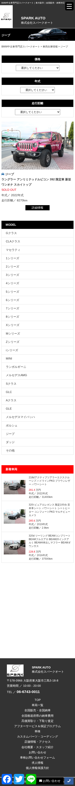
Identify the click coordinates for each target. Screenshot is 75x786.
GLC (9, 392)
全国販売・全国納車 (37, 710)
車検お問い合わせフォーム (37, 757)
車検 (37, 731)
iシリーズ (12, 350)
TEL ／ (23, 692)
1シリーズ (12, 258)
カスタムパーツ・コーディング (37, 736)
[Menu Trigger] (69, 6)
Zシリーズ (12, 341)
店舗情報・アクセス (37, 741)
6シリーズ (12, 300)
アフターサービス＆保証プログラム (37, 726)
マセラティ (13, 250)
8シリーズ (12, 316)
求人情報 (37, 762)
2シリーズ (12, 266)
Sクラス (11, 383)
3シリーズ (12, 274)
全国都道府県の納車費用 (37, 715)
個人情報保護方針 (37, 768)
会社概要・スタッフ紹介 (37, 747)
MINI (9, 358)
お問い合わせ (37, 752)
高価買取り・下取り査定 (37, 721)
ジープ (9, 174)
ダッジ (10, 442)
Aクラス (11, 400)
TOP (38, 700)
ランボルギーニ (16, 366)
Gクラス (11, 233)
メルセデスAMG (16, 375)
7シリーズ (12, 308)
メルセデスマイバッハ (20, 417)
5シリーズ (12, 291)
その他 (10, 450)
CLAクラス (13, 241)
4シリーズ (12, 283)
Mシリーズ (13, 333)
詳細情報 (37, 207)
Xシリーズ (12, 325)
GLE (9, 408)
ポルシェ (12, 425)
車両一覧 (37, 705)
